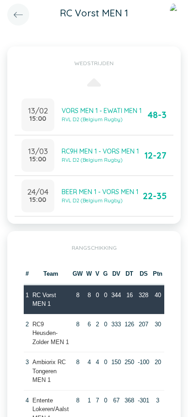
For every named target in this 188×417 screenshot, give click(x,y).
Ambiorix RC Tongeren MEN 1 (49, 371)
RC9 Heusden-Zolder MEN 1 (50, 333)
